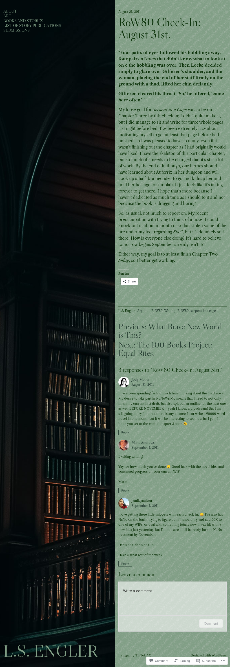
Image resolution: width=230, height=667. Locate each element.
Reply (125, 432)
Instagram (125, 655)
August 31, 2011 (143, 385)
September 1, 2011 (145, 448)
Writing (169, 311)
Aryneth (143, 311)
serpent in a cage (203, 311)
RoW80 (157, 311)
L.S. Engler (50, 651)
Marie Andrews (143, 443)
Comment (211, 623)
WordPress (219, 655)
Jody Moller (141, 380)
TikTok (140, 655)
